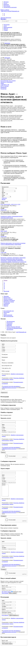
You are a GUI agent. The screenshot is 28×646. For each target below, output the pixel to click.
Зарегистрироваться (13, 615)
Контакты (8, 17)
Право (2, 83)
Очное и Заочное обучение (13, 326)
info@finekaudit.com (14, 11)
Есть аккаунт (5, 615)
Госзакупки (3, 88)
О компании (7, 303)
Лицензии (3, 17)
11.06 (2, 252)
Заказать (3, 452)
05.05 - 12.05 (10, 204)
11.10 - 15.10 (17, 204)
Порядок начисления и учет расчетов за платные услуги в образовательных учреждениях (13, 243)
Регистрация (7, 6)
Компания (6, 4)
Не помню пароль (6, 591)
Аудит (5, 26)
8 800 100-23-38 (5, 11)
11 (4, 284)
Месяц (3, 192)
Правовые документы (9, 300)
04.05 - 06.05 (4, 231)
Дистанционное (11, 321)
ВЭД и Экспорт (5, 86)
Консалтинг (7, 312)
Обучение (6, 1)
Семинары (9, 324)
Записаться (7, 43)
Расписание (7, 24)
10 (4, 283)
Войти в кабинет (5, 9)
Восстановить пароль (7, 643)
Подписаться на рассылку (10, 7)
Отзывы (6, 30)
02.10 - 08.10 (4, 204)
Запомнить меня (17, 591)
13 (4, 287)
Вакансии (6, 304)
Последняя (6, 291)
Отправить (3, 516)
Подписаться (4, 392)
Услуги (5, 3)
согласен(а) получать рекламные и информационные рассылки (11, 387)
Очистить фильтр (4, 198)
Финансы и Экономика (6, 82)
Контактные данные (9, 301)
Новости (6, 28)
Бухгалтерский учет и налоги (8, 80)
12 (4, 285)
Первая (5, 280)
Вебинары (9, 325)
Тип (3, 189)
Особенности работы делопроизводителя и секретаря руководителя (12, 217)
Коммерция (3, 87)
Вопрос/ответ (7, 297)
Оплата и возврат (8, 299)
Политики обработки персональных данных (13, 378)
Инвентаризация (8, 27)
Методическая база (8, 316)
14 (4, 288)
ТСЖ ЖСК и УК (5, 84)
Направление (5, 187)
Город (3, 195)
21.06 (5, 252)
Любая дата (3, 209)
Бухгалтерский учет (9, 311)
